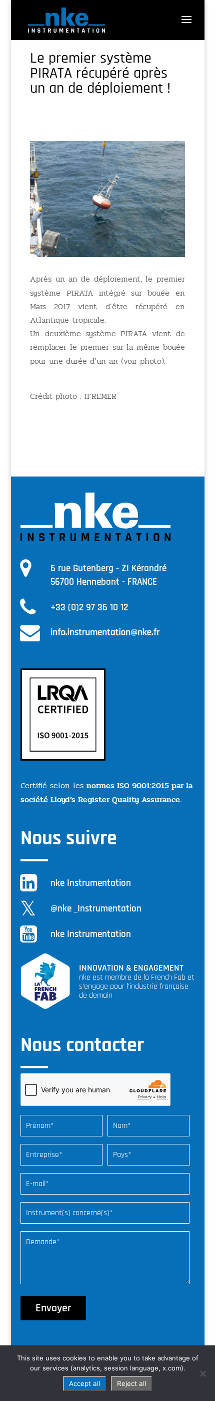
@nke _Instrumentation (96, 908)
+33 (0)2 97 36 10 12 (89, 607)
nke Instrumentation (90, 883)
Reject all (131, 1383)
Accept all (84, 1383)
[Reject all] (203, 1373)
